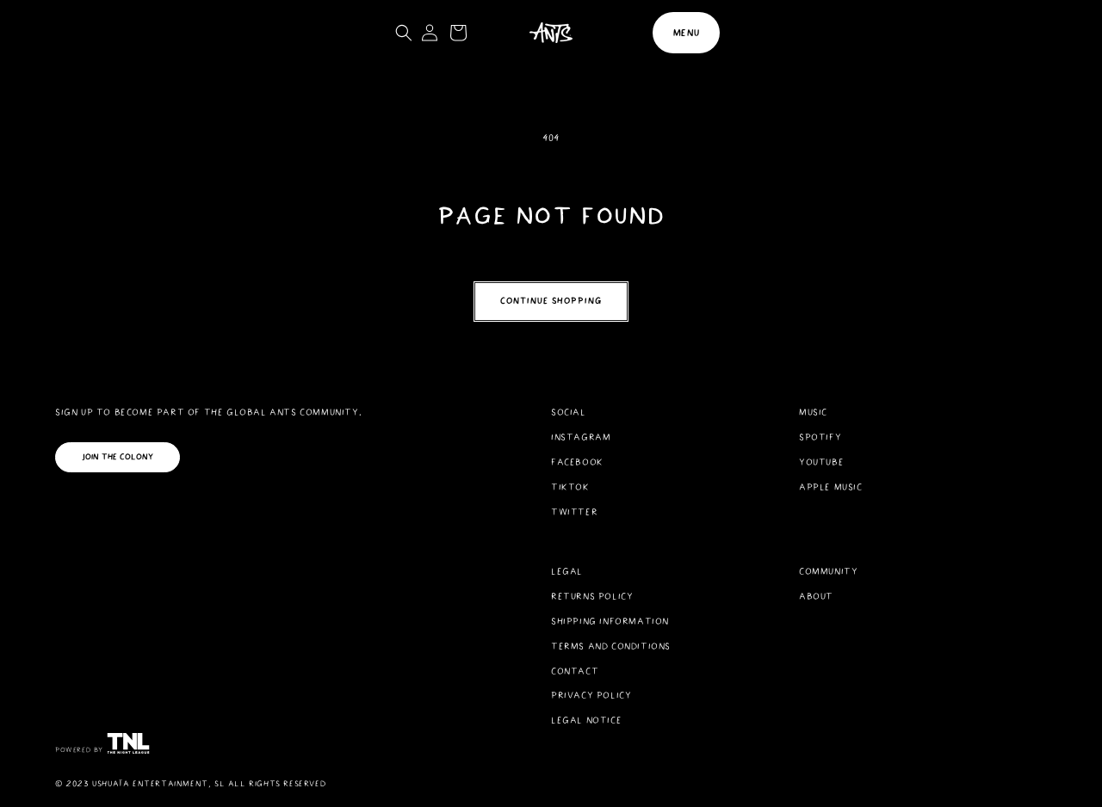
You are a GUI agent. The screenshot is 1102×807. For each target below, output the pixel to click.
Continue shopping (551, 300)
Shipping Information (610, 621)
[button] (686, 32)
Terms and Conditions (611, 646)
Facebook (577, 462)
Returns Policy (592, 596)
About (816, 596)
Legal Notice (586, 720)
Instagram (580, 437)
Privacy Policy (591, 695)
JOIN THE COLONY (117, 457)
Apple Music (831, 487)
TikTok (570, 487)
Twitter (574, 512)
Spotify (820, 437)
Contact (574, 671)
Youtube (821, 462)
